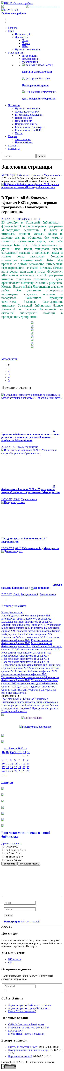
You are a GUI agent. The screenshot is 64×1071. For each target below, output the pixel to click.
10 (3, 763)
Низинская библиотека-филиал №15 (38, 649)
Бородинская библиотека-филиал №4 (23, 624)
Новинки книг (23, 120)
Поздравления (30, 58)
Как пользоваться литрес (29, 127)
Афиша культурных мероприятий (29, 707)
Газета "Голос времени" (22, 1011)
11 (7, 763)
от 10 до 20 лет (14, 856)
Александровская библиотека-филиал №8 (25, 615)
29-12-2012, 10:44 (11, 446)
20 (15, 767)
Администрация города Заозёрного (28, 1008)
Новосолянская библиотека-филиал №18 (25, 658)
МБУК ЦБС (13, 12)
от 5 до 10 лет (13, 853)
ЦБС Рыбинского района (18, 3)
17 (3, 767)
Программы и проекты (45, 708)
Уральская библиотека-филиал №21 (30, 679)
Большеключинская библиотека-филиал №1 (26, 621)
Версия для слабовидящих (44, 6)
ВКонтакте (14, 959)
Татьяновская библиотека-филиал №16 (24, 677)
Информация (29, 55)
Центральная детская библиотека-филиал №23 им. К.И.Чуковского (28, 688)
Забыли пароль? (29, 921)
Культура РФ (15, 1030)
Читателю (14, 105)
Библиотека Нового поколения (26, 1033)
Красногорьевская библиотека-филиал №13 (26, 642)
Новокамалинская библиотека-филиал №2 (26, 652)
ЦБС (11, 31)
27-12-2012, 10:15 (11, 218)
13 (15, 763)
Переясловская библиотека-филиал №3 (24, 664)
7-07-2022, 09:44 (10, 594)
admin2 (26, 218)
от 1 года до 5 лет (15, 850)
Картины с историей (20, 1056)
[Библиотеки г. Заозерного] (35, 726)
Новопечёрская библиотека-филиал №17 (25, 655)
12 (11, 763)
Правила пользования (27, 49)
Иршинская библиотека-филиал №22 (30, 639)
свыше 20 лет (13, 860)
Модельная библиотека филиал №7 (28, 1027)
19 (11, 767)
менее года (11, 846)
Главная (12, 27)
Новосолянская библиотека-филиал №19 (25, 661)
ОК (10, 962)
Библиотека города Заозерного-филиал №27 (27, 618)
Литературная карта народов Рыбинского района (30, 702)
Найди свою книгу (26, 123)
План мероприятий (12, 705)
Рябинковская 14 (31, 548)
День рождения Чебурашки (38, 98)
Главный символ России (37, 71)
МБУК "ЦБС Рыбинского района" (21, 175)
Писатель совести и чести (23, 1046)
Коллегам (13, 145)
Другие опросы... (11, 843)
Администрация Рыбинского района (29, 1005)
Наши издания (23, 117)
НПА (25, 46)
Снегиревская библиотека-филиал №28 (24, 674)
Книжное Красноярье (35, 698)
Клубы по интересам (36, 705)
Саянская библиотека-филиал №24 (37, 671)
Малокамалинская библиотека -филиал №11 (26, 645)
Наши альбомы (24, 142)
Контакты (14, 148)
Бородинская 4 (29, 594)
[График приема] (32, 717)
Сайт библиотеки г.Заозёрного (26, 1024)
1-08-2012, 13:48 (10, 499)
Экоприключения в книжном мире (28, 1050)
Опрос (19, 133)
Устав (25, 40)
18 (7, 767)
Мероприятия (16, 52)
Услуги (26, 43)
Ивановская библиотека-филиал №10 (23, 637)
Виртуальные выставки (28, 114)
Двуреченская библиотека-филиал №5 (29, 634)
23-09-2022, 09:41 (11, 548)
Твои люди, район (11, 698)
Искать (41, 156)
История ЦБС (23, 34)
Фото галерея (23, 139)
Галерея (12, 136)
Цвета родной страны (35, 85)
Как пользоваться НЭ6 (28, 130)
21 (19, 767)
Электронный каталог (14, 711)
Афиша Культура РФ (27, 111)
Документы (22, 37)
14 (19, 763)
